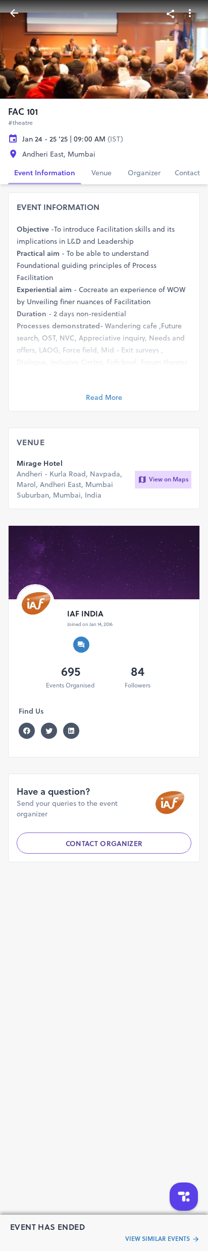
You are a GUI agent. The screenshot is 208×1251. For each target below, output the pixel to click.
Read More (104, 397)
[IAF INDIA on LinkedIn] (74, 731)
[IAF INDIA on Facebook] (30, 731)
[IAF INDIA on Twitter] (52, 731)
